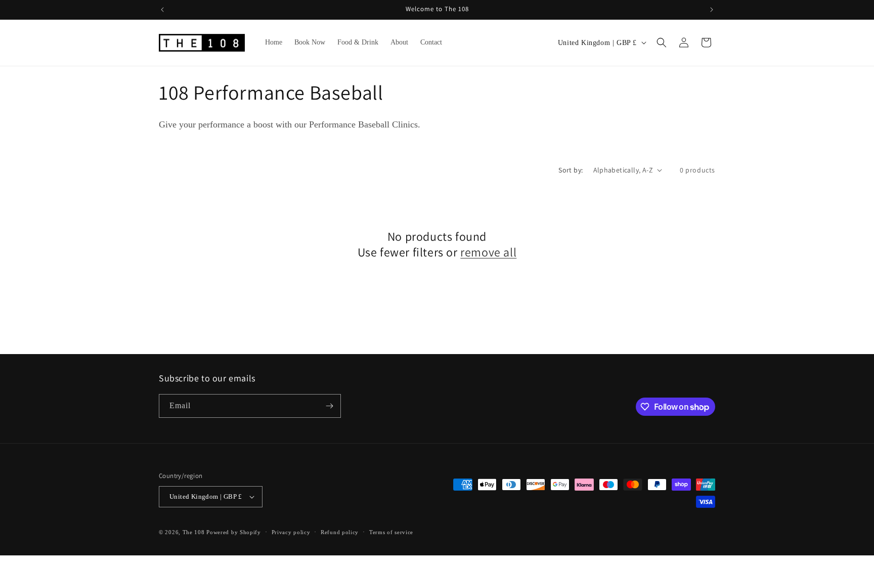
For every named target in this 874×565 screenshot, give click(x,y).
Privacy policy (291, 532)
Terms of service (391, 532)
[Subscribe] (329, 406)
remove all (488, 252)
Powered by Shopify (233, 532)
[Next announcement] (712, 9)
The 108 (194, 532)
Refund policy (340, 532)
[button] (661, 42)
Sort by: (570, 170)
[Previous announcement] (162, 9)
